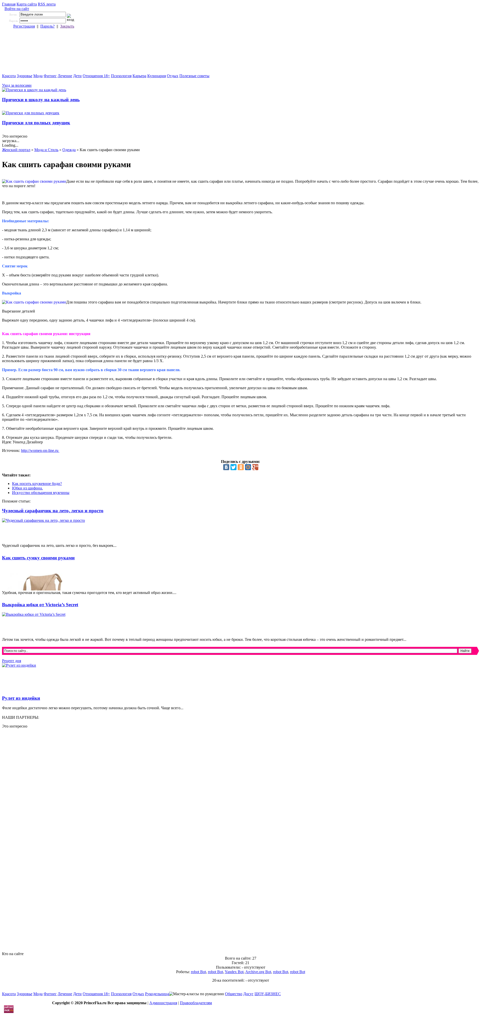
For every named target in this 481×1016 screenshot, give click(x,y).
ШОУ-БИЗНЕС (268, 994)
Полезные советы (194, 76)
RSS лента (47, 4)
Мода (38, 76)
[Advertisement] (152, 914)
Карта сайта (27, 4)
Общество (233, 994)
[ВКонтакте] (226, 467)
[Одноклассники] (241, 467)
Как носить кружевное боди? (37, 483)
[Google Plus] (255, 467)
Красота (9, 76)
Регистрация (24, 26)
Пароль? (47, 26)
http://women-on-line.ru (40, 450)
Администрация (163, 1003)
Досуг (248, 994)
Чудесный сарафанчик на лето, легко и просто (52, 510)
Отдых (172, 76)
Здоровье (24, 76)
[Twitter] (233, 467)
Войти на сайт (17, 9)
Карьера (139, 76)
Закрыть (67, 26)
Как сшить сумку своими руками (38, 557)
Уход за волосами (17, 85)
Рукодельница (157, 994)
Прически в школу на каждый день (41, 99)
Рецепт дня (11, 661)
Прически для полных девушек (36, 122)
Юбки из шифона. (27, 488)
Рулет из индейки (21, 698)
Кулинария (156, 76)
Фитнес (50, 76)
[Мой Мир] (248, 467)
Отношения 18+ (96, 76)
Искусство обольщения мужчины (40, 492)
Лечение (65, 76)
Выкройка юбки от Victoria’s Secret (40, 604)
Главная (9, 4)
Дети (77, 76)
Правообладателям (196, 1003)
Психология (121, 76)
